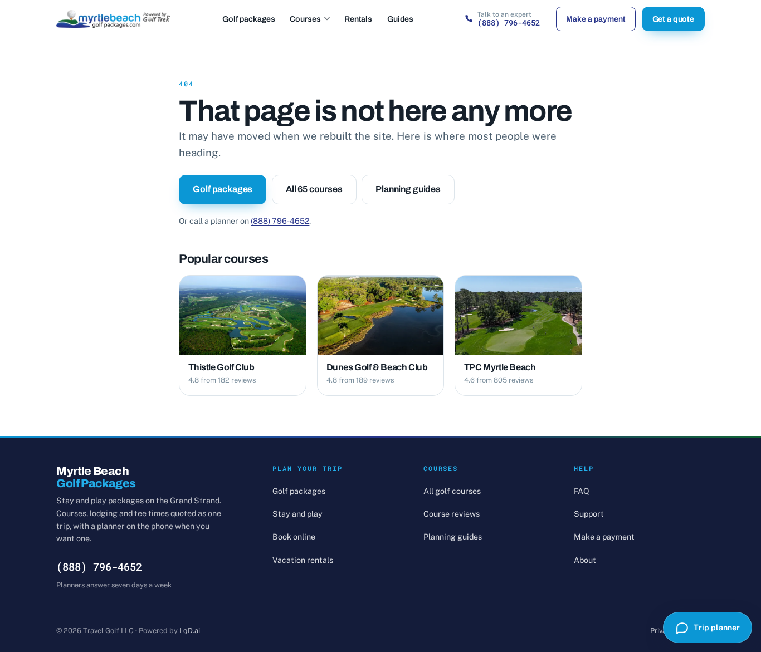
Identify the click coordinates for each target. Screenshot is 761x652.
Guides (400, 18)
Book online (293, 536)
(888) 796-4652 (280, 220)
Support (589, 513)
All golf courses (452, 491)
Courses (305, 18)
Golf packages (248, 18)
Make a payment (595, 18)
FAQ (581, 491)
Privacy (662, 630)
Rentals (358, 18)
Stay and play (297, 513)
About (585, 560)
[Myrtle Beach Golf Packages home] (113, 19)
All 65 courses (314, 189)
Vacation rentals (302, 560)
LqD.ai (189, 630)
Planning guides (408, 189)
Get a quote (673, 18)
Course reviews (451, 513)
